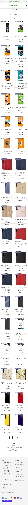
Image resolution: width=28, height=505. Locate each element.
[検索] (4, 5)
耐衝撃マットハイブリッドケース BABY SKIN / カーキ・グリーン (7, 333)
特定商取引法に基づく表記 (20, 464)
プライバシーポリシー (19, 469)
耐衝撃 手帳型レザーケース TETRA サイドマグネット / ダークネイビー (7, 243)
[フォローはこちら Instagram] (3, 487)
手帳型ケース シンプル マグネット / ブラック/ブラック (7, 266)
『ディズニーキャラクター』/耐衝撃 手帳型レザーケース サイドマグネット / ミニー (7, 174)
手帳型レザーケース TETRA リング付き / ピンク (21, 220)
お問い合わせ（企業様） (20, 480)
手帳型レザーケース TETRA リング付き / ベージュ (21, 196)
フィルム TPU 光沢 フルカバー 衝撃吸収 (21, 130)
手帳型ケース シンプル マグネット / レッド (21, 288)
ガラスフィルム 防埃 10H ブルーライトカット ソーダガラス (21, 84)
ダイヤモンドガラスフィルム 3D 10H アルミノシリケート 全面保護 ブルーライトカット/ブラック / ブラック (21, 334)
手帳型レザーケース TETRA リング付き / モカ (7, 220)
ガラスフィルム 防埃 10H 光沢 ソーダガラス (7, 108)
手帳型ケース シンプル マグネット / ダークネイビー (7, 288)
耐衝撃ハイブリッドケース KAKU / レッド (20, 406)
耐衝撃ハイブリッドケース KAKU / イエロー (7, 428)
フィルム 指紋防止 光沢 (21, 151)
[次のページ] (17, 437)
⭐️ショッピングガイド (20, 462)
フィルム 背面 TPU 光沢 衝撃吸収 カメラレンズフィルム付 (7, 59)
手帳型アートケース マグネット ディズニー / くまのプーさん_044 (20, 384)
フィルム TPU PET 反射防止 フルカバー (21, 108)
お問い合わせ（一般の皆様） (20, 477)
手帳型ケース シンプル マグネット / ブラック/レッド (21, 266)
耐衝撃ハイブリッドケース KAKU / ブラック (7, 406)
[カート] (25, 5)
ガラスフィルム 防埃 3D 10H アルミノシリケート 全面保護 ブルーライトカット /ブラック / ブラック (20, 61)
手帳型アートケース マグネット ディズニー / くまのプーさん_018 (7, 384)
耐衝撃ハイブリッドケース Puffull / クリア (7, 310)
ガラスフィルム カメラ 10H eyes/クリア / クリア (7, 35)
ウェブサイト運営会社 (19, 474)
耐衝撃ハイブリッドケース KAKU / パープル (20, 428)
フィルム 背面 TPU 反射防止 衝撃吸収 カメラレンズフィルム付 (21, 36)
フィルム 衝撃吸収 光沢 (7, 151)
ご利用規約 (17, 467)
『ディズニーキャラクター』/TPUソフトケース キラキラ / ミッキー (7, 197)
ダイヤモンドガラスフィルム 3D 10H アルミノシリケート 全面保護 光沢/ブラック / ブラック (21, 359)
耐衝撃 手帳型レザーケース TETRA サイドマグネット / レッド (21, 243)
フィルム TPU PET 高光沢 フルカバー (7, 130)
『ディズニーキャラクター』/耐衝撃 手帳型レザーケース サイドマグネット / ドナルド (21, 174)
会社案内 (17, 471)
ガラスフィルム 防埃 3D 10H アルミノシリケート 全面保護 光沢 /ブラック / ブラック (7, 85)
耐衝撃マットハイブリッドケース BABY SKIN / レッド (20, 310)
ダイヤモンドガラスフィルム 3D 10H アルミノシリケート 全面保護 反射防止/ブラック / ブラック (7, 359)
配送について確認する (14, 450)
